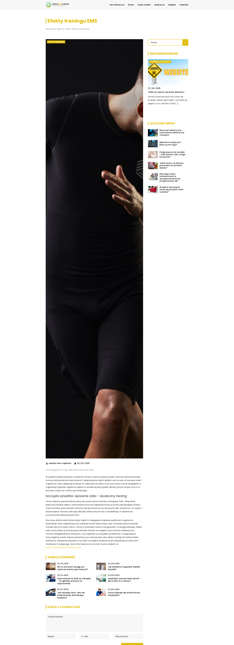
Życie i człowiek (56, 42)
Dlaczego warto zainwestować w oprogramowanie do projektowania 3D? (170, 177)
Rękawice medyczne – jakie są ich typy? (171, 143)
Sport (131, 5)
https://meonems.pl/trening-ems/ (63, 547)
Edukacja (159, 5)
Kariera (172, 5)
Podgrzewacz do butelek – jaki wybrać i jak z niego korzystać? (172, 154)
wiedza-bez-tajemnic (60, 463)
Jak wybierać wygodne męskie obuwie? (124, 568)
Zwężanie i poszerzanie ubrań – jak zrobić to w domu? (124, 579)
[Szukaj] (185, 42)
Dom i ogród (144, 5)
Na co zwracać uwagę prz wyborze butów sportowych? (72, 568)
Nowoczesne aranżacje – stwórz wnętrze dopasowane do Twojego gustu (178, 95)
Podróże (183, 5)
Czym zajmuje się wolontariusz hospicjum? (124, 594)
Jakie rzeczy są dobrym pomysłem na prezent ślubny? (172, 165)
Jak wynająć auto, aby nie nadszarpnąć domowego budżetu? (71, 595)
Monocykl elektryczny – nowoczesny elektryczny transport (172, 132)
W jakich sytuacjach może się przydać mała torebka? (171, 189)
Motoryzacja (117, 5)
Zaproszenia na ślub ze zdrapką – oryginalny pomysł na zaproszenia (74, 581)
